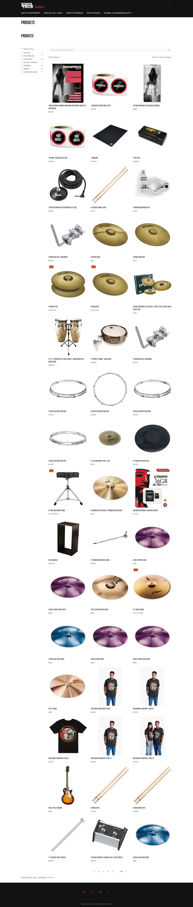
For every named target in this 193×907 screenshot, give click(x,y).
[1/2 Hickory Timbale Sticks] (110, 185)
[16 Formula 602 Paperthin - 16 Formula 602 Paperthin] (110, 488)
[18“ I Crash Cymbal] (152, 587)
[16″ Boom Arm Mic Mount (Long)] (110, 537)
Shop (35, 877)
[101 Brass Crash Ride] (152, 234)
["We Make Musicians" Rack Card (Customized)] (152, 83)
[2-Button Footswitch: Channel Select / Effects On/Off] (110, 835)
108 (121, 871)
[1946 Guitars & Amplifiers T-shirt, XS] (152, 735)
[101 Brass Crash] (110, 234)
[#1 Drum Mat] (110, 135)
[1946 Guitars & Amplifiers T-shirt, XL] (110, 735)
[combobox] (162, 57)
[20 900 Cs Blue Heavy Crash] (152, 835)
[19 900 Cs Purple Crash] (110, 636)
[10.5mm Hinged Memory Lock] (152, 185)
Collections (42, 877)
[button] (31, 13)
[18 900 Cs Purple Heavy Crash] (67, 587)
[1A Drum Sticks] (110, 785)
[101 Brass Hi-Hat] (67, 284)
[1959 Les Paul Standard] (67, 785)
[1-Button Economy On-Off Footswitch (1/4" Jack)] (67, 185)
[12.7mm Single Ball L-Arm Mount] (152, 336)
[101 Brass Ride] (110, 284)
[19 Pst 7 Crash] (67, 686)
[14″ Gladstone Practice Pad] (152, 438)
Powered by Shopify (106, 904)
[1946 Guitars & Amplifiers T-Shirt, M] (152, 686)
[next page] (126, 871)
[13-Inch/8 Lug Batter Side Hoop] (67, 388)
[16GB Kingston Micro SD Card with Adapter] (152, 488)
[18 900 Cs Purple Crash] (152, 537)
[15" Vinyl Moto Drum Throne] (67, 488)
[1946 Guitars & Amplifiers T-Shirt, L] (110, 686)
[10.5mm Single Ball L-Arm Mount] (67, 234)
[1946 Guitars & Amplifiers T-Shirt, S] (67, 735)
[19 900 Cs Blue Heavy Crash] (67, 636)
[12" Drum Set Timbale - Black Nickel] (110, 336)
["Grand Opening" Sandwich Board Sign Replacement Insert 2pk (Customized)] (67, 83)
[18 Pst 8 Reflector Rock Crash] (110, 587)
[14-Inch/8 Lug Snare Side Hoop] (67, 438)
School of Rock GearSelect (93, 904)
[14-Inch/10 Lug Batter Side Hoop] (110, 388)
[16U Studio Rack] (67, 537)
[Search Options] (170, 50)
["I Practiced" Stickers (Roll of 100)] (110, 83)
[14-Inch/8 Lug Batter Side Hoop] (152, 388)
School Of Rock (26, 877)
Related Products (28, 49)
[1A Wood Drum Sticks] (152, 785)
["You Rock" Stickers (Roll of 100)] (67, 135)
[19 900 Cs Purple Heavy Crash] (152, 636)
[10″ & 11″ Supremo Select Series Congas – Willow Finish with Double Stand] (67, 336)
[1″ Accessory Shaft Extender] (67, 835)
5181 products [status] (53, 57)
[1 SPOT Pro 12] (152, 135)
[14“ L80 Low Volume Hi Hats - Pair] (110, 438)
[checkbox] (32, 52)
